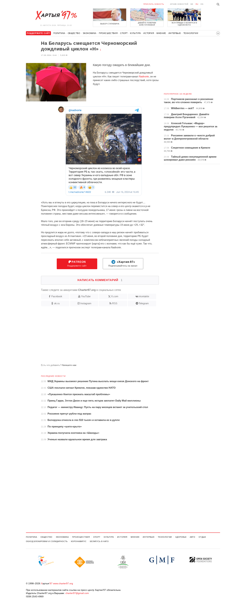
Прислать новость (153, 4)
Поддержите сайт (77, 263)
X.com (114, 296)
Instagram (85, 303)
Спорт (124, 33)
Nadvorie (144, 76)
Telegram (144, 303)
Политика (59, 33)
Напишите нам (69, 365)
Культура (135, 33)
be (192, 4)
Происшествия (108, 33)
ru (197, 4)
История (148, 33)
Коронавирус (79, 541)
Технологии (190, 33)
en (202, 4)
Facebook (56, 296)
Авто (192, 537)
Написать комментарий (99, 280)
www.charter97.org (63, 583)
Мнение (161, 33)
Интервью (175, 33)
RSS (114, 303)
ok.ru (57, 303)
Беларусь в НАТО (99, 541)
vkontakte (143, 296)
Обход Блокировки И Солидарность (47, 541)
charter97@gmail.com (77, 593)
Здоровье (180, 537)
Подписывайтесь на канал (122, 263)
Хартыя (56, 15)
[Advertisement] (92, 336)
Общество (74, 33)
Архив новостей (179, 4)
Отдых (202, 537)
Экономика (89, 33)
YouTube (86, 296)
